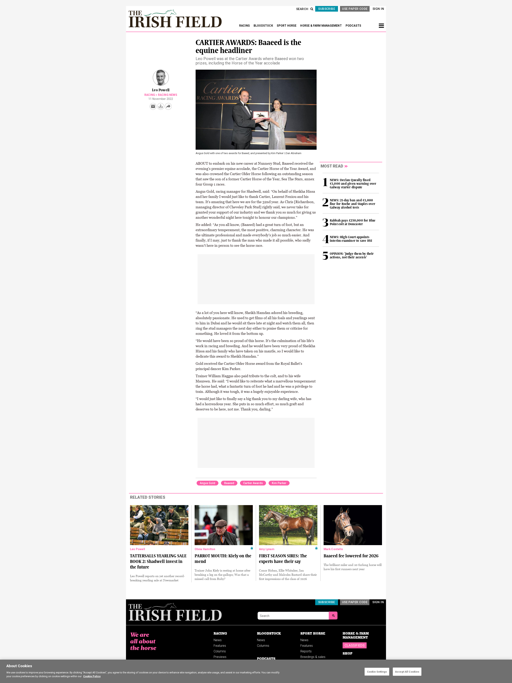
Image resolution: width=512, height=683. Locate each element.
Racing (149, 94)
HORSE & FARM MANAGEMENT (321, 25)
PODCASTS (353, 25)
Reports (306, 651)
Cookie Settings (377, 671)
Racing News (167, 94)
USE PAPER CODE (354, 9)
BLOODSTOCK (264, 25)
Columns (220, 651)
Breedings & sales (312, 657)
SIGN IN (378, 9)
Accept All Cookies (407, 671)
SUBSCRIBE (326, 9)
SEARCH (302, 9)
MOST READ (332, 166)
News (218, 640)
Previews (220, 657)
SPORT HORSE (287, 25)
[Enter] (333, 616)
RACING (244, 25)
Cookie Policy (92, 676)
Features (220, 646)
